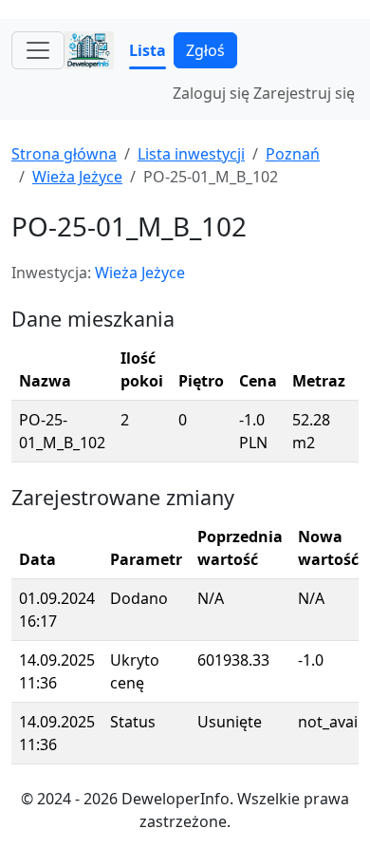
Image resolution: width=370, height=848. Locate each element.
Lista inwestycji (191, 153)
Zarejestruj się (304, 93)
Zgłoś (205, 50)
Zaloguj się (211, 93)
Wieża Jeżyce (77, 176)
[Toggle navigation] (38, 50)
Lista (147, 50)
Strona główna (64, 153)
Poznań (293, 153)
